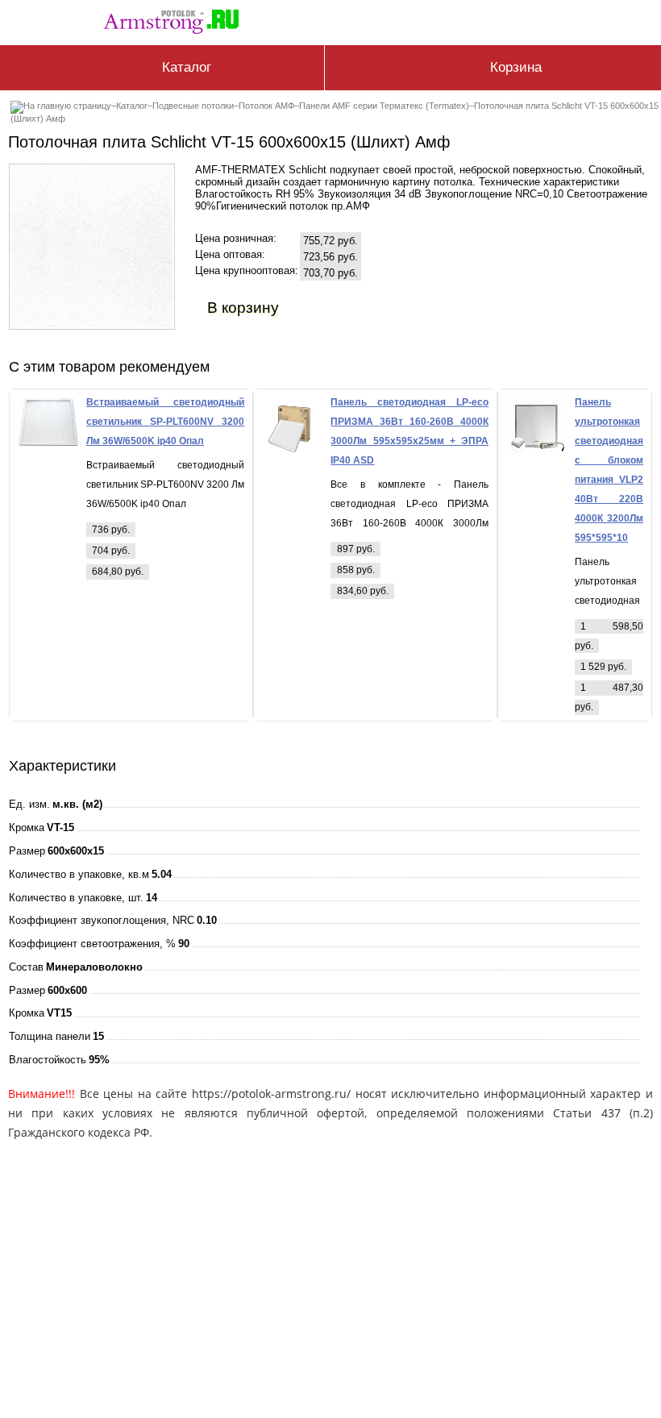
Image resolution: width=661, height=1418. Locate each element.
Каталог (132, 105)
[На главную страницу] (175, 25)
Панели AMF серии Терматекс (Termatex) (384, 105)
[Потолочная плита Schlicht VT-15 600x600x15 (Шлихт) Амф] (92, 324)
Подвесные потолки (193, 105)
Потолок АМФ (266, 105)
